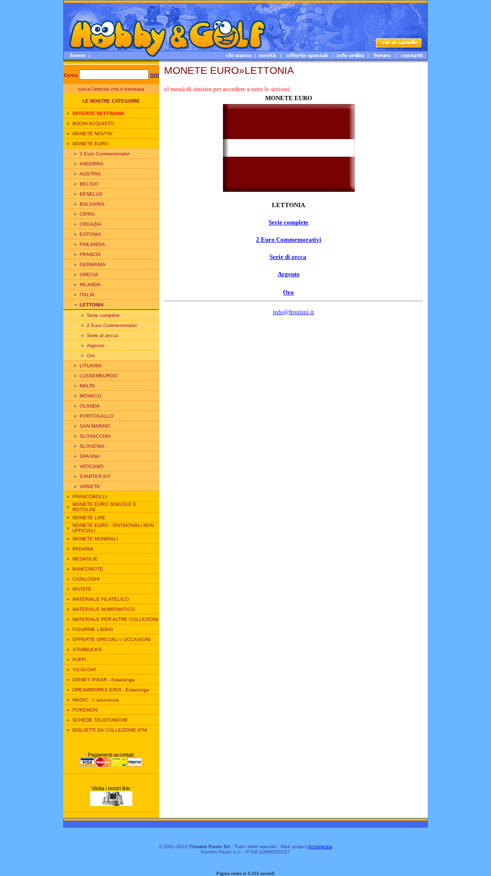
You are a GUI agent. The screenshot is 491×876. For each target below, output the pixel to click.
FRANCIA (90, 254)
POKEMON (84, 709)
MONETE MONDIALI (95, 538)
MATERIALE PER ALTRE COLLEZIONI (115, 619)
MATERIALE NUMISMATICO (103, 609)
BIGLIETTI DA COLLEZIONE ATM (109, 730)
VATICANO (92, 466)
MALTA (87, 385)
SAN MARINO (95, 426)
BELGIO (89, 184)
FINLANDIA (92, 244)
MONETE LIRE (88, 517)
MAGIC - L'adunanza (95, 699)
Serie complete (103, 315)
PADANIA (83, 548)
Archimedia (320, 846)
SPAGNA (90, 456)
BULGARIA (92, 204)
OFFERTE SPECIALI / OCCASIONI (111, 639)
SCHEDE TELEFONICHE (100, 720)
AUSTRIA (90, 173)
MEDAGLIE (85, 558)
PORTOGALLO (97, 416)
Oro (91, 355)
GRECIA (89, 274)
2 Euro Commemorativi (104, 153)
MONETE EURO (90, 143)
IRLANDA (90, 284)
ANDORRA (92, 163)
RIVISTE (82, 589)
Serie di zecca (102, 335)
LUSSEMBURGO (98, 375)
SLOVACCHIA (95, 436)
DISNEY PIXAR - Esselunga (103, 679)
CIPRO (87, 214)
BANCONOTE (87, 569)
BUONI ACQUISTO (93, 123)
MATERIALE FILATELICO (100, 599)
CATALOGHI (86, 579)
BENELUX (91, 194)
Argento (96, 345)
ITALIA (87, 294)
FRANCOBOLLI (89, 496)
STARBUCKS (87, 649)
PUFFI (79, 659)
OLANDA (90, 406)
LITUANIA (91, 365)
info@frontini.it (293, 311)
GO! (154, 75)
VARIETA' (90, 486)
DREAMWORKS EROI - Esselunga (110, 689)
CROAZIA (90, 224)
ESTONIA (90, 234)
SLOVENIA (92, 446)
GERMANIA (92, 264)
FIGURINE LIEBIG (92, 629)
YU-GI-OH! (84, 669)
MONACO (90, 395)
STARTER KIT (95, 476)
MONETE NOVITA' (92, 133)
